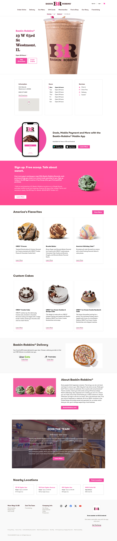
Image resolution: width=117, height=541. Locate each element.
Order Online (21, 10)
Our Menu (41, 10)
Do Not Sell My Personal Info (29, 529)
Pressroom (45, 513)
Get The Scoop (96, 525)
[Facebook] (70, 506)
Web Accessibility (78, 529)
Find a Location (96, 480)
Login (99, 3)
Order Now (24, 359)
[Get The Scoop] (97, 509)
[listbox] (58, 240)
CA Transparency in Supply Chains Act (64, 529)
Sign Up (93, 3)
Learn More (84, 147)
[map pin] (28, 103)
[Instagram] (61, 506)
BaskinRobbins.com (69, 407)
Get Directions (21, 60)
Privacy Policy (11, 529)
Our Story (85, 10)
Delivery (32, 10)
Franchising (96, 10)
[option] (28, 240)
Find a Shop (75, 10)
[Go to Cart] (103, 3)
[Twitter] (75, 506)
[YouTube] (80, 506)
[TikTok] (66, 506)
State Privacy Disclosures (43, 529)
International (46, 509)
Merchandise (62, 10)
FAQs (44, 511)
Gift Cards (51, 10)
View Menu (98, 212)
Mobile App (11, 509)
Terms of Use (18, 529)
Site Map (52, 529)
